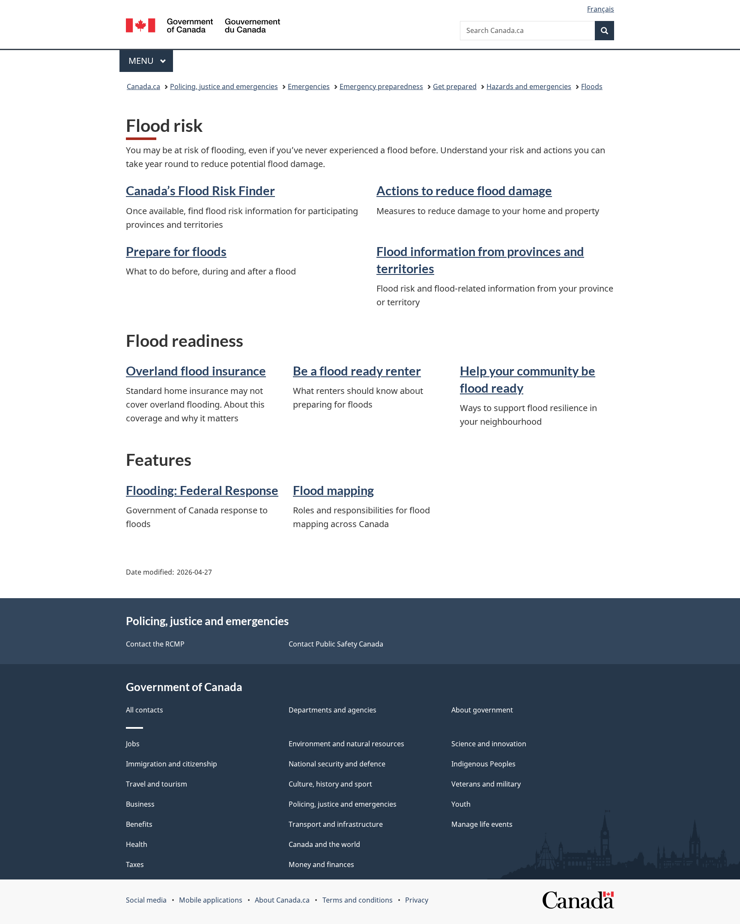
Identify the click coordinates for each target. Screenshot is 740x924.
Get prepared (455, 86)
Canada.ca (143, 86)
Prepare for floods (176, 251)
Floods (592, 86)
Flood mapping (333, 490)
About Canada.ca (282, 900)
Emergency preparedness (381, 86)
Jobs (133, 743)
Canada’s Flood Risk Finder (200, 190)
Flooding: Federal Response (202, 490)
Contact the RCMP (155, 644)
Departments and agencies (332, 710)
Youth (461, 804)
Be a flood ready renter (357, 370)
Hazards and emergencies (528, 86)
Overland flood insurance (196, 370)
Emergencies (309, 86)
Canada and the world (324, 844)
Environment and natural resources (346, 743)
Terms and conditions (357, 900)
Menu (142, 60)
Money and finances (321, 864)
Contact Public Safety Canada (336, 644)
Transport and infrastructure (336, 824)
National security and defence (337, 764)
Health (136, 844)
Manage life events (482, 824)
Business (140, 804)
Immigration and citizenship (171, 764)
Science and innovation (488, 743)
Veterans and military (486, 784)
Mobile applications (210, 900)
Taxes (135, 864)
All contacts (144, 710)
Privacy (416, 900)
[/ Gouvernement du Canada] (203, 26)
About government (482, 710)
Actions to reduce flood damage (464, 190)
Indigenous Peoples (483, 764)
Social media (146, 900)
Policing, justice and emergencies (224, 86)
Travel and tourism (156, 784)
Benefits (139, 824)
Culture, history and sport (330, 784)
